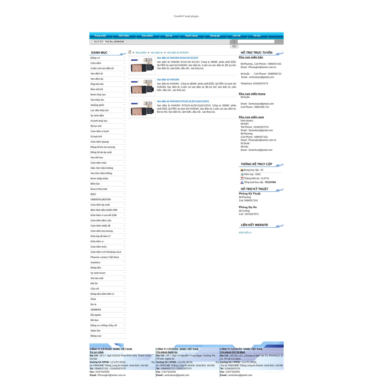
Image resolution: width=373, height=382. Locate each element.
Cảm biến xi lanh (100, 131)
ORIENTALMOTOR (101, 199)
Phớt (93, 299)
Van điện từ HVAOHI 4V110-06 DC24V (177, 58)
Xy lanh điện (97, 115)
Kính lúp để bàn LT (101, 236)
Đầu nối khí (97, 89)
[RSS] (277, 35)
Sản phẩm (141, 52)
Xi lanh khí (96, 136)
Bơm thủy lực (98, 94)
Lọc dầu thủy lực (100, 110)
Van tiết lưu (97, 157)
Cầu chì (95, 288)
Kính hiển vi (97, 241)
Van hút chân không (101, 173)
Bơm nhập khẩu (99, 178)
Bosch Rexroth (99, 189)
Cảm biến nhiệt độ (100, 225)
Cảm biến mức (99, 246)
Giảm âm (95, 330)
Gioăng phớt (97, 105)
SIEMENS (96, 309)
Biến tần (95, 183)
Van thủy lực (97, 100)
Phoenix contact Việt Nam (105, 257)
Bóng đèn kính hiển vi (102, 294)
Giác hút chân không (102, 168)
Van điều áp (97, 79)
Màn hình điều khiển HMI (104, 210)
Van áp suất (97, 278)
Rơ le (94, 304)
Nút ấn (94, 283)
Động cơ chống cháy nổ (104, 325)
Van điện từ (97, 73)
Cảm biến (96, 63)
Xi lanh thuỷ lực (99, 120)
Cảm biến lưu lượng (102, 231)
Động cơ (95, 58)
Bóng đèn (96, 267)
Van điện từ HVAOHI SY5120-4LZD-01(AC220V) (183, 101)
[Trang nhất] (129, 52)
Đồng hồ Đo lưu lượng (103, 147)
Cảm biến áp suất (100, 204)
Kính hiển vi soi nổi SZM (104, 215)
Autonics (95, 262)
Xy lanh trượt (98, 273)
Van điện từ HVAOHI (177, 52)
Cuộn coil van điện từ (102, 68)
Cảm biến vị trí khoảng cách (106, 252)
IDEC (93, 194)
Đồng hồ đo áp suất (101, 152)
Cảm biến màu (98, 162)
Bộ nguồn (96, 315)
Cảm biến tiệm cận (101, 220)
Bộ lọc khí (96, 126)
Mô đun (94, 320)
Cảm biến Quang (100, 141)
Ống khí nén (97, 84)
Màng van (96, 336)
